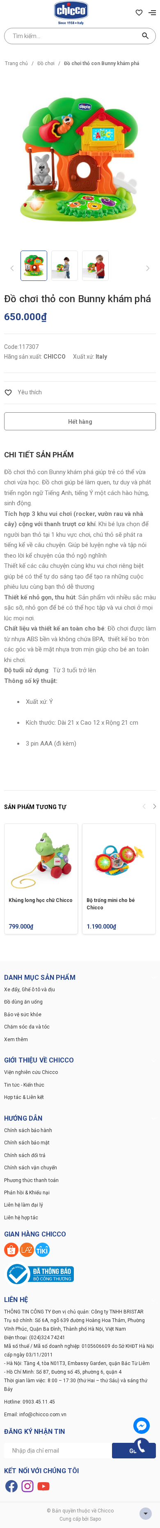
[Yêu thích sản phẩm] (139, 12)
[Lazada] (27, 1249)
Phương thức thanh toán (31, 1180)
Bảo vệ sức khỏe (22, 1014)
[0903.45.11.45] (141, 1446)
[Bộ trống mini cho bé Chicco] (119, 860)
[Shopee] (12, 1249)
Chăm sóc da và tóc (27, 1027)
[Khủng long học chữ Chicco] (41, 860)
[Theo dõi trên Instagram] (28, 1486)
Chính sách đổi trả (25, 1155)
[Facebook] (141, 1425)
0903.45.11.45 (39, 1402)
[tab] (39, 455)
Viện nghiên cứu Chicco (31, 1072)
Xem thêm (16, 1039)
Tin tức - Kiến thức (24, 1085)
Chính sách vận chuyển (30, 1168)
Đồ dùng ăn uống (23, 1002)
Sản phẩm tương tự (35, 807)
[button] (154, 807)
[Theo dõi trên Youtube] (43, 1486)
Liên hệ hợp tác (21, 1218)
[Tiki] (42, 1249)
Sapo (95, 1519)
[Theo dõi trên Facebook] (12, 1486)
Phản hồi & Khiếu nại (27, 1193)
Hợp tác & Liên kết (24, 1097)
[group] (80, 159)
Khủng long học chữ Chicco (41, 900)
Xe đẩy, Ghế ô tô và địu (29, 989)
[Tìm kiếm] (145, 36)
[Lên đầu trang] (145, 1514)
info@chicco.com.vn (42, 1414)
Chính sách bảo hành (28, 1130)
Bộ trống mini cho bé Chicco (111, 904)
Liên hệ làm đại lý (23, 1205)
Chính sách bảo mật (27, 1143)
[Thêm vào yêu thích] (23, 392)
